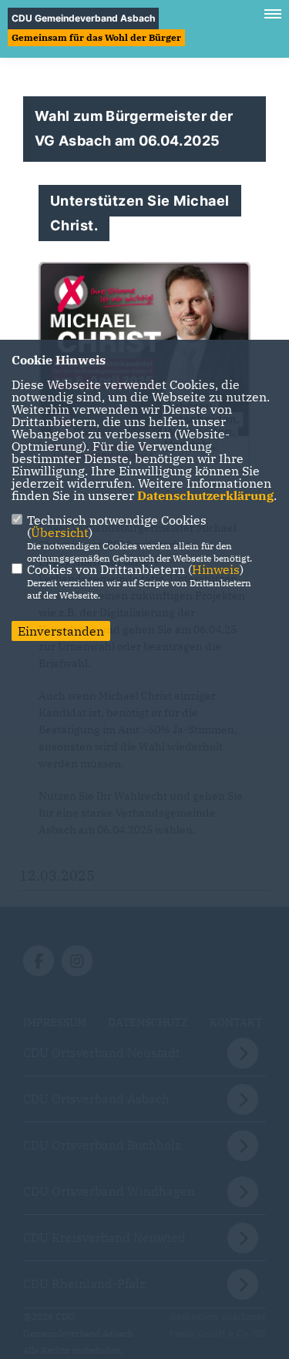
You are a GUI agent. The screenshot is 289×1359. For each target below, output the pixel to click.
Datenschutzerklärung (205, 495)
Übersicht (60, 532)
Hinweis (216, 569)
